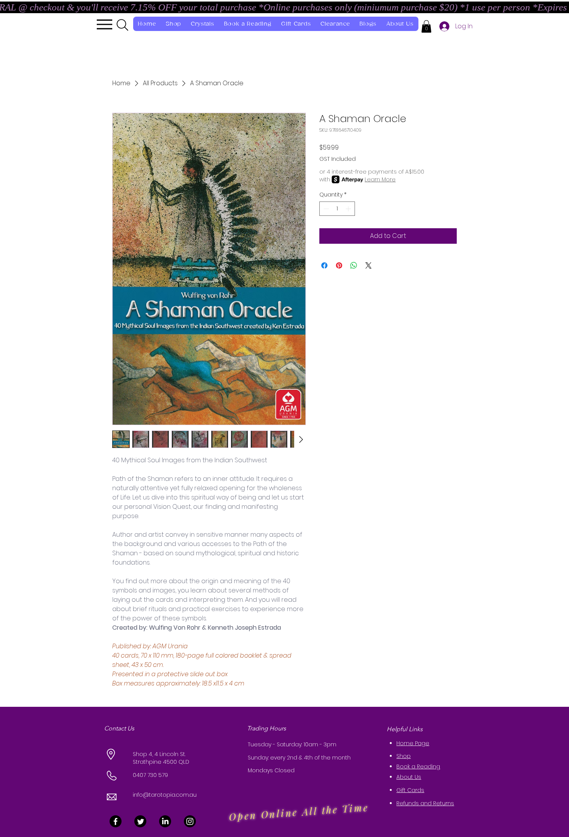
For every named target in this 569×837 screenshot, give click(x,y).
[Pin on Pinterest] (339, 265)
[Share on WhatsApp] (353, 265)
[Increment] (349, 208)
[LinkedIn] (165, 821)
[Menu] (104, 24)
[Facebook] (116, 821)
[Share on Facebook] (324, 265)
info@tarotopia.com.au (165, 795)
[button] (426, 26)
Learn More (380, 179)
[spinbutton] (337, 208)
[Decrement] (325, 208)
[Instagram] (190, 821)
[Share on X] (368, 265)
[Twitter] (140, 821)
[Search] (122, 25)
